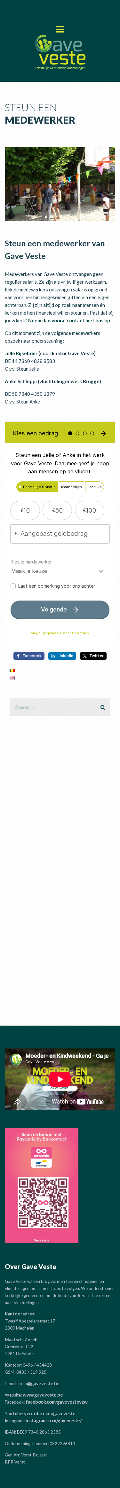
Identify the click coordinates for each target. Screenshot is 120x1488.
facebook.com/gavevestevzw (57, 1402)
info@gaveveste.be (39, 1383)
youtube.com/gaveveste (50, 1413)
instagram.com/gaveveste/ (54, 1420)
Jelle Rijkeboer (21, 353)
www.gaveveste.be (43, 1395)
